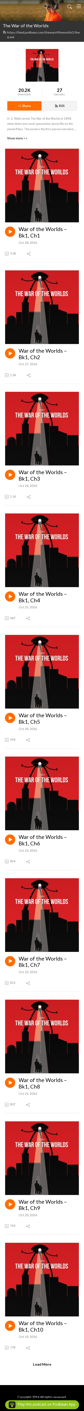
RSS (62, 106)
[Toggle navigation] (79, 6)
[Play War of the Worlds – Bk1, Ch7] (10, 961)
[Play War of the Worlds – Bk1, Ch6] (10, 839)
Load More (42, 1364)
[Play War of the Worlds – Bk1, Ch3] (10, 475)
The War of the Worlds (26, 25)
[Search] (70, 6)
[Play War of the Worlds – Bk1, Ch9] (10, 1204)
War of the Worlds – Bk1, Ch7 (43, 961)
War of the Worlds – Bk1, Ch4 (43, 597)
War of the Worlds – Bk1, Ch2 (43, 354)
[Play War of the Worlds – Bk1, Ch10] (10, 1326)
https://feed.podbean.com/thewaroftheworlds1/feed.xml (43, 34)
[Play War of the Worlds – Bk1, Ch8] (10, 1083)
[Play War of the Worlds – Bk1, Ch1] (10, 232)
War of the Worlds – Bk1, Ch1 (43, 232)
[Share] (29, 253)
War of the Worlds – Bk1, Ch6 (43, 840)
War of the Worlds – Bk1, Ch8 (43, 1083)
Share (26, 106)
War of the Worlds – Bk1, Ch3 (43, 475)
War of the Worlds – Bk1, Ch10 (43, 1326)
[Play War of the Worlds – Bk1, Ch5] (10, 718)
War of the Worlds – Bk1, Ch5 (43, 718)
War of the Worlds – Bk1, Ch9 (43, 1205)
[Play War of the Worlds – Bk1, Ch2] (10, 353)
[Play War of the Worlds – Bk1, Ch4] (10, 596)
